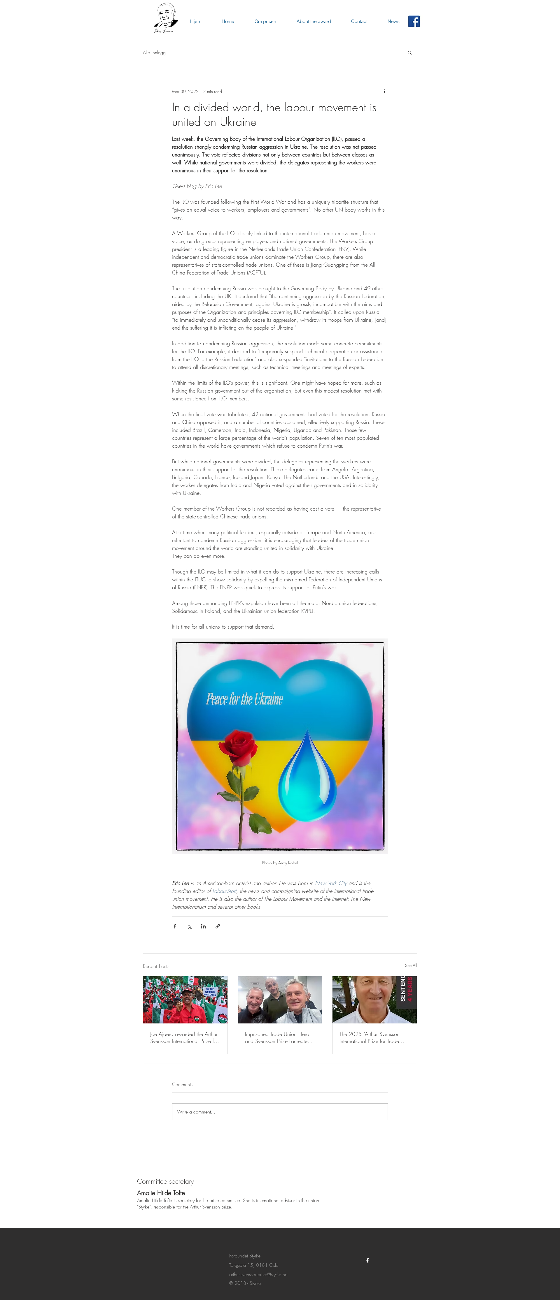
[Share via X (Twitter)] (189, 926)
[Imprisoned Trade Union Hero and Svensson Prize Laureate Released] (280, 999)
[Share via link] (217, 926)
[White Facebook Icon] (367, 1260)
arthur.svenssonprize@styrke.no (258, 1274)
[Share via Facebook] (175, 926)
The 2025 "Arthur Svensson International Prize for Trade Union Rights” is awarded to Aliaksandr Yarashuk (370, 1037)
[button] (409, 52)
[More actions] (384, 91)
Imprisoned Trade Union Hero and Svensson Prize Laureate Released (277, 1037)
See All (411, 965)
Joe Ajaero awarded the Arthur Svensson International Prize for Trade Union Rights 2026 (184, 1037)
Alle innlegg (154, 52)
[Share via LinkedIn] (203, 926)
